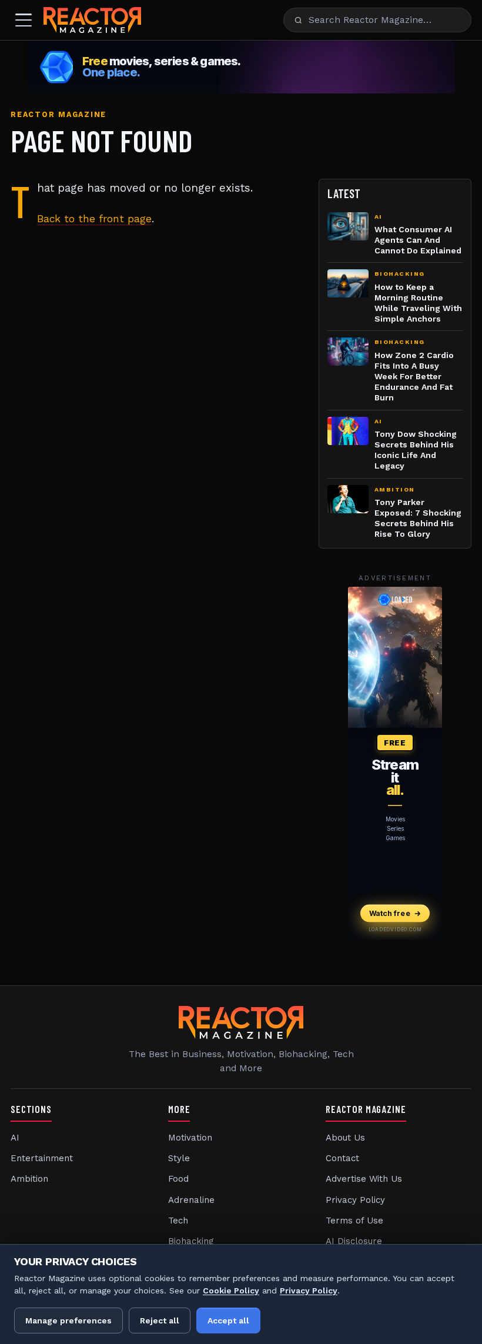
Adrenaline (191, 1200)
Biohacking (191, 1241)
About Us (345, 1137)
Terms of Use (354, 1220)
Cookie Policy (231, 1290)
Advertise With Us (364, 1179)
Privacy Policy (355, 1200)
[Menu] (23, 20)
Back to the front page (94, 219)
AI (15, 1137)
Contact (342, 1158)
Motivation (190, 1137)
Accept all (228, 1320)
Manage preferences (68, 1320)
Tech (178, 1220)
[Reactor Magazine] (92, 20)
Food (178, 1179)
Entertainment (42, 1158)
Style (179, 1158)
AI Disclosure (354, 1241)
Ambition (29, 1179)
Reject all (159, 1320)
